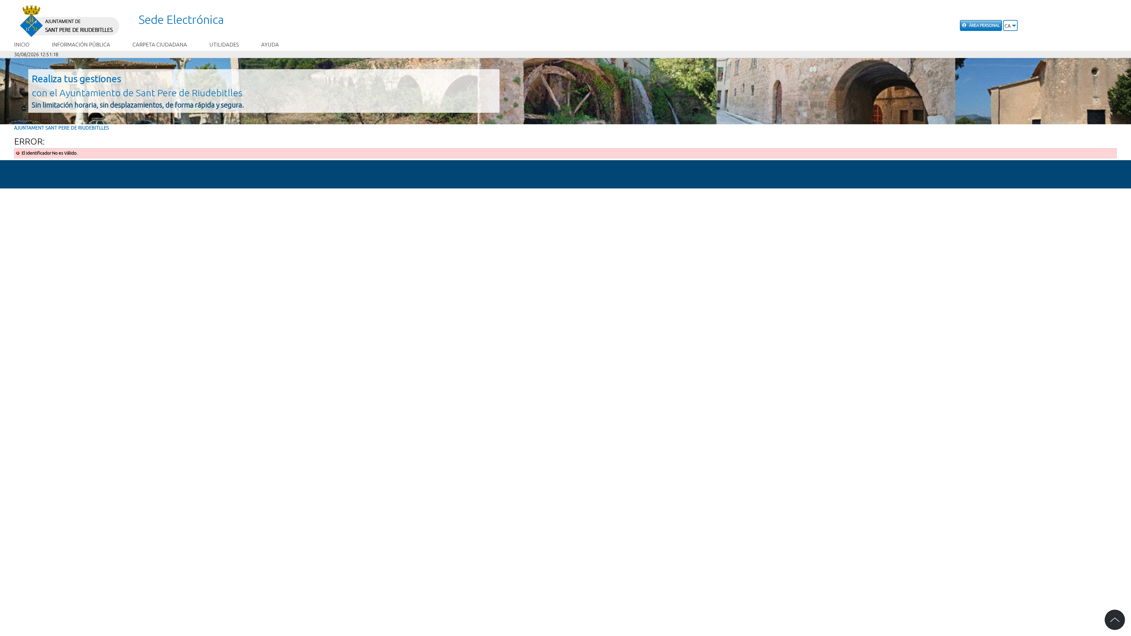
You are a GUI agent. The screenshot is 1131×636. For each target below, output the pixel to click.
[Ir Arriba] (1114, 620)
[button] (1010, 25)
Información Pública (81, 44)
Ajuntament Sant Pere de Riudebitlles (61, 127)
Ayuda (270, 44)
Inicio (21, 44)
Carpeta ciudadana (160, 44)
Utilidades (224, 44)
